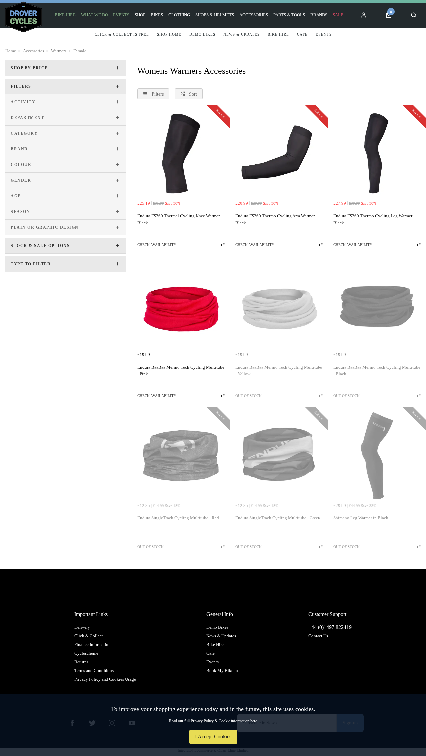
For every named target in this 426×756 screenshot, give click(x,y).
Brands (318, 14)
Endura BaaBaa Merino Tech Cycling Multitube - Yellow (278, 371)
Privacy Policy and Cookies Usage (105, 679)
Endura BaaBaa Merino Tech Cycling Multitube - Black (376, 371)
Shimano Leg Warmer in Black (360, 517)
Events (121, 14)
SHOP (140, 14)
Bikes (157, 14)
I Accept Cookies (213, 736)
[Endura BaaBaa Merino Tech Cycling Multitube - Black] (377, 304)
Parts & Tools (289, 14)
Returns (81, 661)
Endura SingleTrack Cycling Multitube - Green (277, 517)
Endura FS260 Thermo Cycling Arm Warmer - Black (276, 219)
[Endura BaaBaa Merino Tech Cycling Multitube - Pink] (181, 304)
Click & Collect (88, 635)
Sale (338, 14)
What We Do (94, 14)
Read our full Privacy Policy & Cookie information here (213, 721)
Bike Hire (65, 14)
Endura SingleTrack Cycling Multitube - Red (178, 517)
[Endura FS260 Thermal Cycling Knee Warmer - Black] (181, 153)
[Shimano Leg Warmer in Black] (377, 455)
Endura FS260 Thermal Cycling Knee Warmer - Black (179, 219)
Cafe (210, 653)
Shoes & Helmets (214, 14)
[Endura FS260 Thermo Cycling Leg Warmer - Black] (377, 153)
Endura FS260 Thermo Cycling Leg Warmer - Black (374, 219)
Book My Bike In (222, 670)
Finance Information (92, 644)
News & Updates (221, 635)
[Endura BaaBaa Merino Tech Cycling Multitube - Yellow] (278, 304)
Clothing (179, 14)
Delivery (82, 627)
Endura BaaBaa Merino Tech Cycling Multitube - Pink (180, 371)
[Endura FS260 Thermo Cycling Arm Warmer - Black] (278, 153)
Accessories (253, 14)
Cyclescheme (86, 653)
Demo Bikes (217, 627)
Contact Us (318, 635)
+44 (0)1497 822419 (330, 627)
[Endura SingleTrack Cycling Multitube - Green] (278, 455)
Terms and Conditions (94, 670)
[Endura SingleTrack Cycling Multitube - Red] (181, 455)
